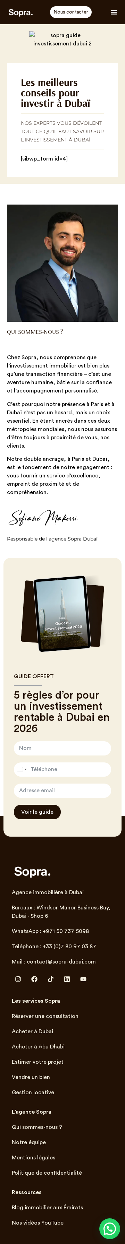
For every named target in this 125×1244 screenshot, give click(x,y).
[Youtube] (83, 979)
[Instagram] (18, 979)
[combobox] (21, 769)
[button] (114, 12)
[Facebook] (34, 979)
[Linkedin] (67, 979)
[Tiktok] (50, 979)
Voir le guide (37, 812)
